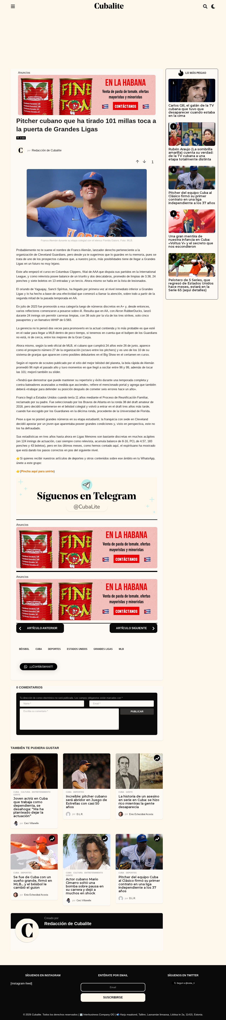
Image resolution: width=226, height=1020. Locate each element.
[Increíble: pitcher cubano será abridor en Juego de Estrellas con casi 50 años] (86, 771)
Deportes (54, 649)
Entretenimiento (41, 792)
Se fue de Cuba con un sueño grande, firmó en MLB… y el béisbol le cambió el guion (32, 882)
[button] (13, 6)
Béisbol (24, 649)
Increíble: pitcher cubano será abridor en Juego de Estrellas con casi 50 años (86, 801)
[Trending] (157, 758)
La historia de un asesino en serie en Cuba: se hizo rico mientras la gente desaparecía (138, 801)
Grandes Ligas (103, 649)
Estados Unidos (77, 649)
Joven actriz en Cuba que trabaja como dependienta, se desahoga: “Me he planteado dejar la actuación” (30, 807)
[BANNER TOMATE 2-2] (87, 94)
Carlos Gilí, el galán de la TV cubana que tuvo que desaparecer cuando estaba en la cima (191, 111)
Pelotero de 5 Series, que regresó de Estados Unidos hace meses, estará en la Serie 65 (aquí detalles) (190, 285)
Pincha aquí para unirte (37, 471)
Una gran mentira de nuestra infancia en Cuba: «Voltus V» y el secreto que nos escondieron (190, 241)
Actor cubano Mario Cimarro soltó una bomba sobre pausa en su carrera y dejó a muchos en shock (85, 886)
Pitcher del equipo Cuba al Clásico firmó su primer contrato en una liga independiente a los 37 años (139, 884)
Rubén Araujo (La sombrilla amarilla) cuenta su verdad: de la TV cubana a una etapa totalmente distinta (190, 154)
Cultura (25, 792)
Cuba (38, 649)
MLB (121, 649)
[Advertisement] (113, 39)
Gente (16, 795)
